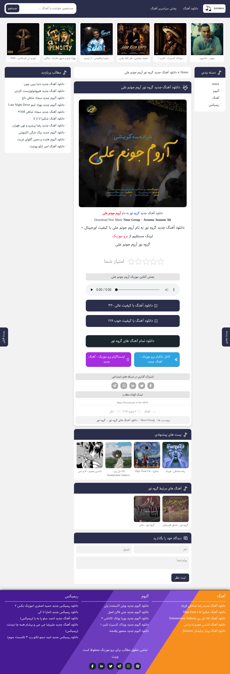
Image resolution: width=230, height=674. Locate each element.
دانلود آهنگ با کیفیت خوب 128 (130, 321)
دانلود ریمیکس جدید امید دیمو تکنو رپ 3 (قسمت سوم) (42, 637)
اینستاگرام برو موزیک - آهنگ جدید (106, 359)
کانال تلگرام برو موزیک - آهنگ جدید (155, 359)
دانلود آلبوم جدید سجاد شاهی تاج (43, 98)
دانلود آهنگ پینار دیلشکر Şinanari (204, 630)
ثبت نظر (180, 577)
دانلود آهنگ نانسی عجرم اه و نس (205, 624)
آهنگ (147, 411)
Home (184, 72)
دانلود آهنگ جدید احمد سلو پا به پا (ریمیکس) (49, 618)
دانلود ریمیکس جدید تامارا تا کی (58, 612)
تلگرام (114, 385)
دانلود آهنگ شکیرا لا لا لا (48, 118)
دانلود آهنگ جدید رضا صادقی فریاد (203, 605)
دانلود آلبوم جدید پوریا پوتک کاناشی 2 (125, 618)
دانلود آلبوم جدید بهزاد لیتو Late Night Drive (36, 104)
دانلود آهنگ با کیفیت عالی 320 (130, 305)
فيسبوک (92, 666)
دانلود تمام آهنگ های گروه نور (132, 341)
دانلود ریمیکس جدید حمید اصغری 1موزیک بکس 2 (46, 605)
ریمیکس (214, 104)
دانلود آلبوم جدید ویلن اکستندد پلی (126, 605)
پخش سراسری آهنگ (163, 8)
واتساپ (123, 385)
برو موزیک (120, 236)
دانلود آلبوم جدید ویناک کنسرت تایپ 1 (124, 624)
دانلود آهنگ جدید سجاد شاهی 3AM (41, 111)
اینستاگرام (128, 666)
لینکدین (132, 385)
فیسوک (150, 385)
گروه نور (134, 213)
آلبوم (216, 91)
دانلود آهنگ (190, 8)
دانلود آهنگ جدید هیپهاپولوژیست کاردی (39, 91)
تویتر (141, 385)
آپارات (137, 666)
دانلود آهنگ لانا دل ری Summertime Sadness (197, 618)
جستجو (12, 8)
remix (215, 84)
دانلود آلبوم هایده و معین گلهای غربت (40, 139)
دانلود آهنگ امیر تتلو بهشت (47, 146)
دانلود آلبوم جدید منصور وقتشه (129, 630)
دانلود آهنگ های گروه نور (123, 420)
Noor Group (148, 420)
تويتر (110, 666)
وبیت (115, 656)
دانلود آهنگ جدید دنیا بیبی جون (44, 84)
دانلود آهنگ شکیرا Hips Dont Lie (204, 612)
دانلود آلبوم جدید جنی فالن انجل (128, 612)
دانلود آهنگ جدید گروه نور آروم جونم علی (150, 87)
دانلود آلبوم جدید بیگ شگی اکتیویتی (41, 132)
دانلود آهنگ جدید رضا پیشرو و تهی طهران (38, 125)
